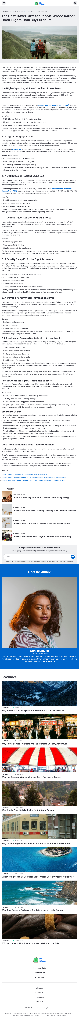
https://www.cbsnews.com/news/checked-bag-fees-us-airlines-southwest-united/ (34, 477)
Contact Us (39, 993)
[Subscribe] (73, 557)
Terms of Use (39, 1002)
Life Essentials (39, 972)
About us (39, 988)
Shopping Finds (39, 968)
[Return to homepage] (39, 960)
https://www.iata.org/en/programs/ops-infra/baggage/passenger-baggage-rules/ (33, 480)
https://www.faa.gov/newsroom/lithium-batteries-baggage (24, 474)
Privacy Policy (68, 561)
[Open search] (75, 3)
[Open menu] (4, 3)
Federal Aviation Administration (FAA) (53, 105)
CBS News (16, 149)
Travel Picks (39, 977)
